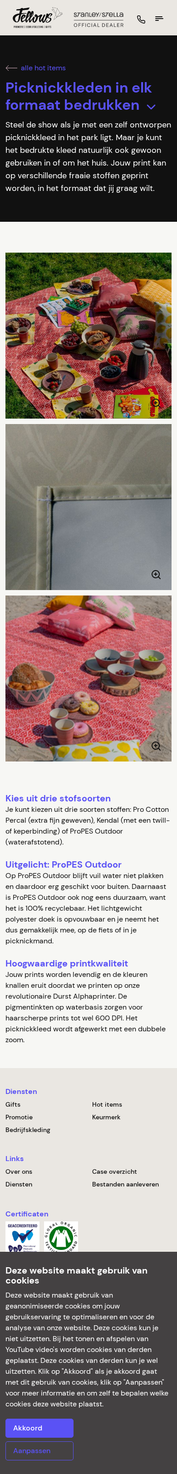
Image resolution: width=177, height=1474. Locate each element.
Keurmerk (106, 1117)
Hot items (107, 1104)
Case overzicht (114, 1171)
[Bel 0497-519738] (141, 19)
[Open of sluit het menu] (159, 19)
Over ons (18, 1171)
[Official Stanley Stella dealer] (98, 19)
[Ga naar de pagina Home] (34, 17)
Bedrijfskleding (27, 1130)
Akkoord (27, 1428)
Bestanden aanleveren (125, 1184)
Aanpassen (31, 1450)
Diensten (18, 1184)
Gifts (12, 1104)
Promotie (19, 1117)
